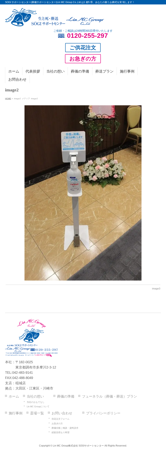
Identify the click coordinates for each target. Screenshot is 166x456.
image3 (156, 288)
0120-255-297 (87, 35)
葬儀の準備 (65, 396)
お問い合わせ (62, 413)
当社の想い (35, 396)
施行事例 (15, 413)
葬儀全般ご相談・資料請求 (65, 428)
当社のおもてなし (36, 402)
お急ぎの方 (57, 423)
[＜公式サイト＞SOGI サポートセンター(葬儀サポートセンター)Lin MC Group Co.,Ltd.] (54, 21)
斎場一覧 (37, 413)
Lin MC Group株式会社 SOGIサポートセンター (78, 445)
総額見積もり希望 (60, 432)
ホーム (14, 396)
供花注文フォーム (60, 419)
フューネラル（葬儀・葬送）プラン (109, 396)
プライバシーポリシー (103, 413)
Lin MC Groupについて (38, 406)
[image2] (83, 193)
